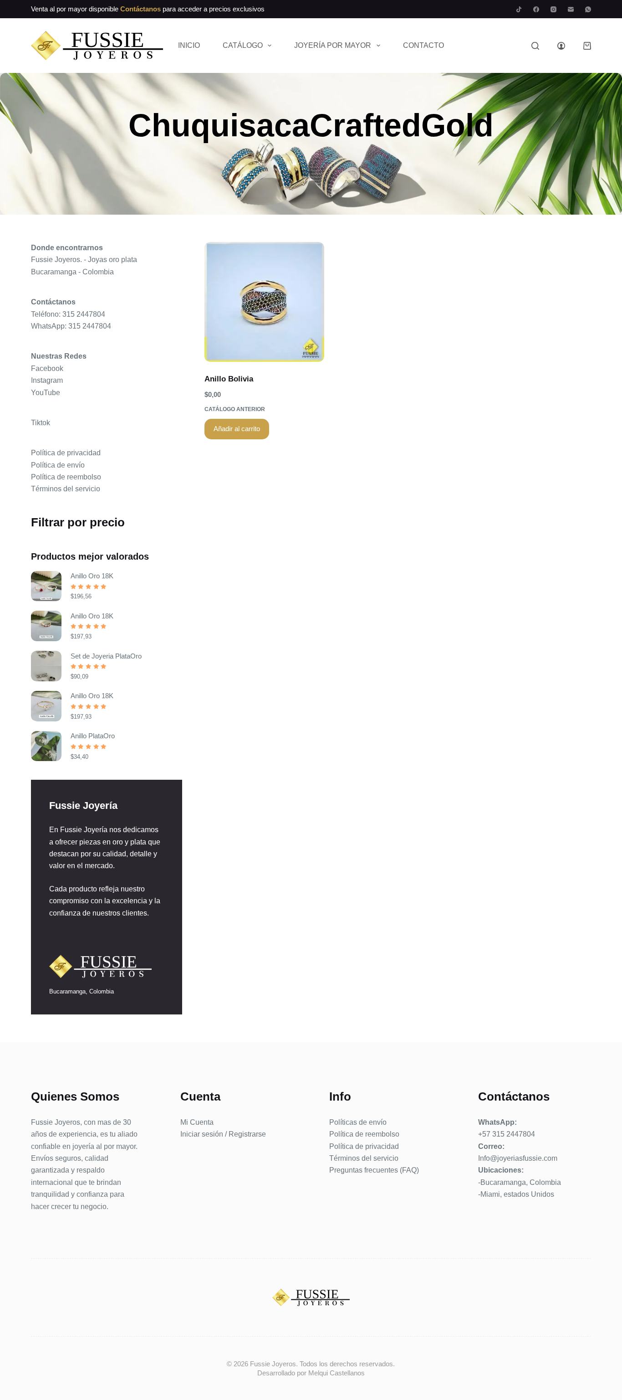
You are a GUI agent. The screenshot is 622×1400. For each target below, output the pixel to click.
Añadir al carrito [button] (237, 428)
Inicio (189, 45)
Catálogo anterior (234, 409)
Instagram (47, 380)
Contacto (423, 45)
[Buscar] (535, 46)
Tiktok (40, 423)
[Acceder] (561, 46)
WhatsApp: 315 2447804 (71, 326)
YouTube (45, 392)
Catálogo (243, 45)
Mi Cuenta (197, 1122)
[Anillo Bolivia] (264, 302)
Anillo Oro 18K (92, 576)
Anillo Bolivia (228, 379)
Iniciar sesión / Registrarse (223, 1134)
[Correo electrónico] (571, 9)
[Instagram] (553, 9)
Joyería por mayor (332, 45)
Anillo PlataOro (93, 736)
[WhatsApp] (588, 9)
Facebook (47, 368)
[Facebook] (536, 9)
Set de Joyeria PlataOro (106, 656)
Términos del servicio (65, 489)
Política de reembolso (66, 477)
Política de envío (58, 465)
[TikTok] (519, 9)
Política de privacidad (66, 453)
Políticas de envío (358, 1122)
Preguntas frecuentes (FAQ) (374, 1170)
